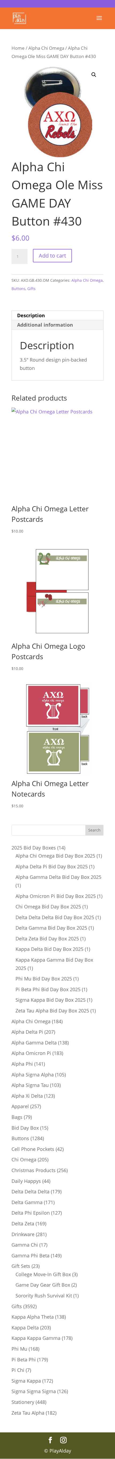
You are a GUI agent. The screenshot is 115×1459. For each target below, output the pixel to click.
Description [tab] (31, 315)
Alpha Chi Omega (46, 48)
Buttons (18, 288)
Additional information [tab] (45, 325)
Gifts (31, 288)
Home (18, 48)
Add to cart (52, 255)
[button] (94, 75)
